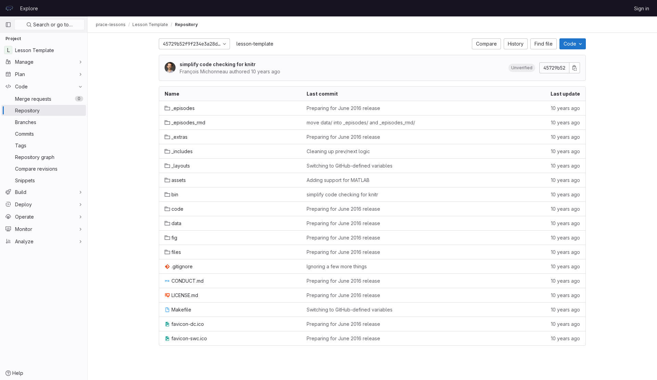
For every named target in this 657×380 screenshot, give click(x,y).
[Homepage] (9, 8)
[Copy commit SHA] (574, 67)
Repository (186, 24)
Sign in (641, 8)
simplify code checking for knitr (218, 64)
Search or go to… (52, 24)
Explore (29, 8)
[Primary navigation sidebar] (8, 24)
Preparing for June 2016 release (343, 108)
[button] (521, 68)
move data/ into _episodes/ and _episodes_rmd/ (361, 122)
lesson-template (254, 44)
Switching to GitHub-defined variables (349, 166)
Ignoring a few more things (337, 266)
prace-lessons (111, 24)
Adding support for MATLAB (338, 180)
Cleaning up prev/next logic (338, 151)
